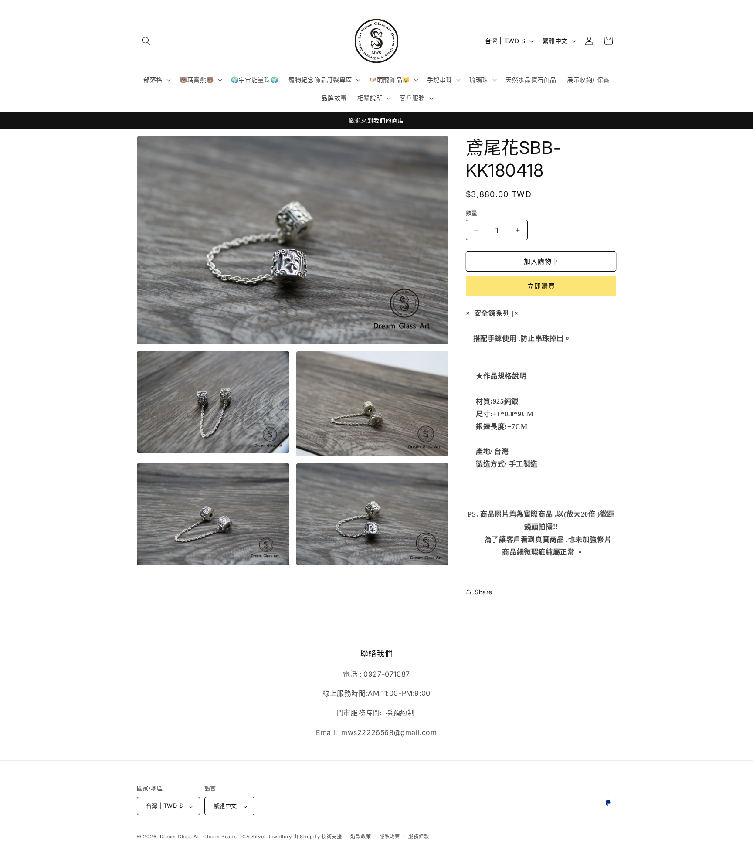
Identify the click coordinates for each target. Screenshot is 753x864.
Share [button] (483, 591)
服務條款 (418, 836)
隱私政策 (390, 836)
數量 (472, 212)
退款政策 (360, 836)
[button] (146, 41)
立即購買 (541, 286)
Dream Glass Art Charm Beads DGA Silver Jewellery (226, 837)
